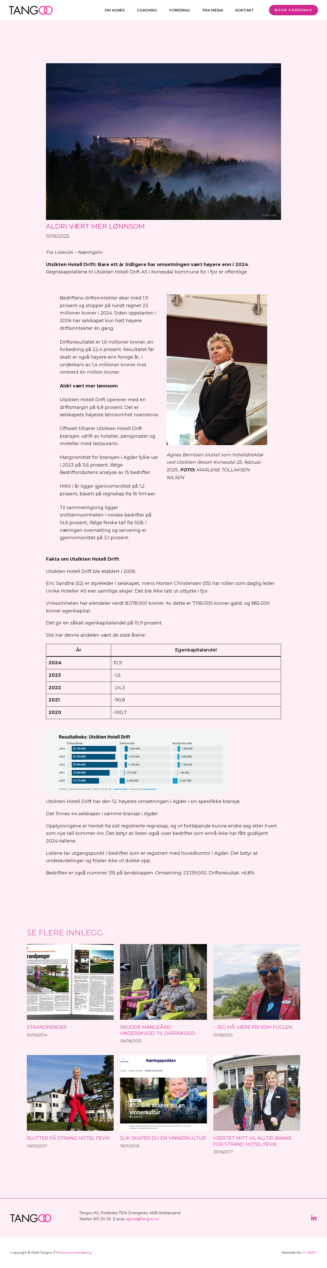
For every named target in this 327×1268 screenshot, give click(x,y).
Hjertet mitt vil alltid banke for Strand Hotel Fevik (252, 1141)
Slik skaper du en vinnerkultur (163, 1138)
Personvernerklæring (73, 1252)
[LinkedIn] (314, 1218)
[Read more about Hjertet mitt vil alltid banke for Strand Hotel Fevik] (256, 1092)
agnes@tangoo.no (142, 1219)
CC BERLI (309, 1252)
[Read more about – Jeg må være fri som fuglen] (256, 981)
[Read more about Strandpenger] (70, 981)
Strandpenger (47, 1027)
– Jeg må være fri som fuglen (252, 1027)
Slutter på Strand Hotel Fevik (68, 1138)
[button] (291, 10)
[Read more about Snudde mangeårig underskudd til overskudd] (163, 981)
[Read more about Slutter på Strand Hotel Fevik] (70, 1092)
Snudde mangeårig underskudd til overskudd (157, 1030)
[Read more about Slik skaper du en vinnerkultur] (163, 1092)
